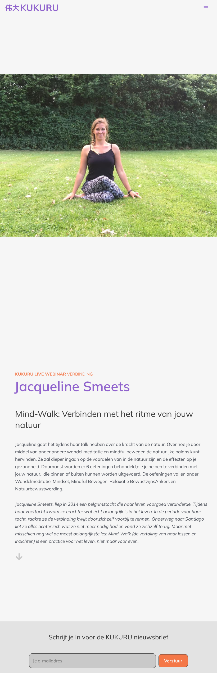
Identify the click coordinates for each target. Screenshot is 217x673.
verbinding (54, 374)
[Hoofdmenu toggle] (206, 8)
